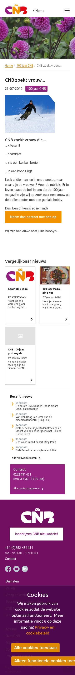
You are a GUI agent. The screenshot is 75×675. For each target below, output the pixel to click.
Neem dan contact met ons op (33, 217)
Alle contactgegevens (26, 488)
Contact (10, 559)
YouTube (16, 569)
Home (9, 65)
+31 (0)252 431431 (19, 548)
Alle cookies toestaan (35, 647)
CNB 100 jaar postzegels (16, 351)
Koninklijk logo (18, 288)
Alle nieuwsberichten (24, 457)
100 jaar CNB (24, 65)
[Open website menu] (64, 8)
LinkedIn (25, 569)
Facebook (8, 569)
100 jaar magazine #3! (51, 290)
